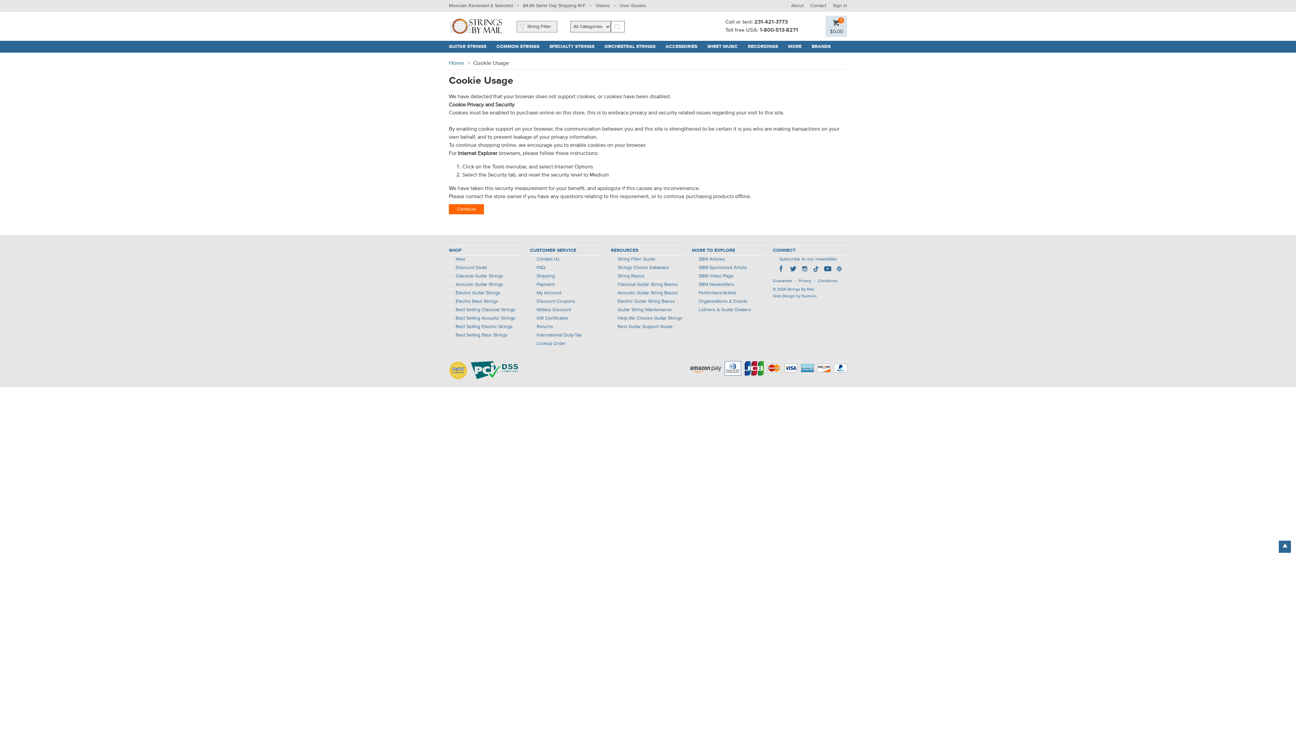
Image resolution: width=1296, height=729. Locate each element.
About (797, 5)
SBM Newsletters (716, 284)
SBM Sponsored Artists (723, 267)
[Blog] (839, 269)
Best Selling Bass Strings (482, 335)
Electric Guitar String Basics (646, 301)
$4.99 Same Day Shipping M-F (554, 5)
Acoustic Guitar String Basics (648, 293)
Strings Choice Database (643, 267)
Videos (602, 5)
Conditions (828, 281)
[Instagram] (805, 269)
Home (456, 63)
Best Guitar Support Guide (645, 326)
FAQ (541, 267)
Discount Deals (471, 267)
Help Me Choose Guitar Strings (650, 318)
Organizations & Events (723, 301)
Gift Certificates (552, 318)
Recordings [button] (765, 46)
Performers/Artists (717, 293)
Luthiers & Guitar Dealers (725, 309)
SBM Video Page (716, 276)
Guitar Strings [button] (470, 46)
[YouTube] (827, 269)
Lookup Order (551, 343)
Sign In (840, 5)
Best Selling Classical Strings (485, 309)
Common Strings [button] (520, 46)
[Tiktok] (816, 269)
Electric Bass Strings (477, 301)
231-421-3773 (771, 22)
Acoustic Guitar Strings (479, 284)
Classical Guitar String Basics (648, 284)
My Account (549, 293)
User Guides (633, 5)
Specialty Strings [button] (574, 46)
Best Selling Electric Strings (484, 326)
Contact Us (548, 259)
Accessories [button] (684, 46)
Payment (546, 284)
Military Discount (554, 309)
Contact (818, 5)
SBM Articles (712, 259)
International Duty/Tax (559, 335)
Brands (821, 46)
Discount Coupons (556, 301)
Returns (545, 326)
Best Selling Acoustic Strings (485, 318)
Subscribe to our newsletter (808, 259)
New (460, 259)
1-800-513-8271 (779, 30)
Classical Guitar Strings (479, 276)
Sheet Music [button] (725, 46)
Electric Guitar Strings (478, 293)
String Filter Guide (636, 259)
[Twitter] (793, 269)
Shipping (546, 276)
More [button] (797, 46)
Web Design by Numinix (795, 296)
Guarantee (782, 281)
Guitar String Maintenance (645, 309)
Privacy (805, 281)
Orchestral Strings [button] (632, 46)
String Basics (631, 276)
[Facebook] (782, 269)
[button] (836, 31)
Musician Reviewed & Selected (481, 5)
